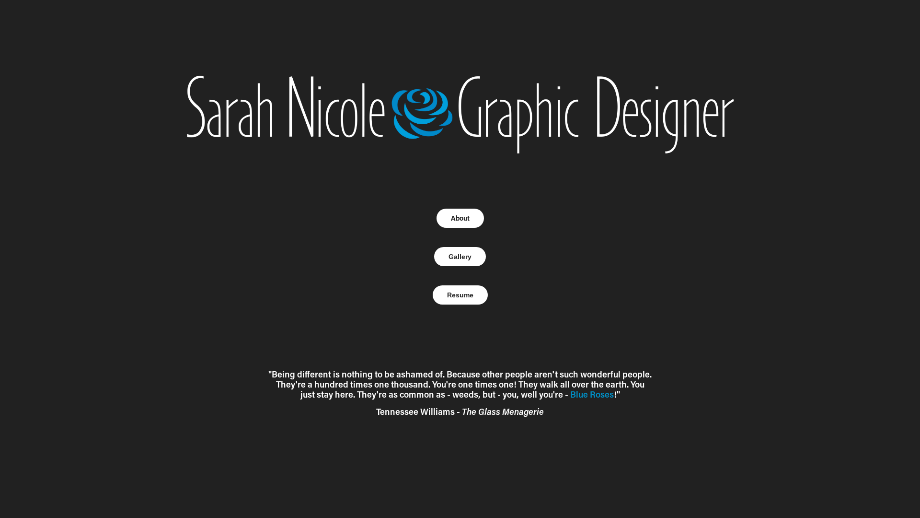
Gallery (460, 256)
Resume (460, 295)
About (460, 218)
